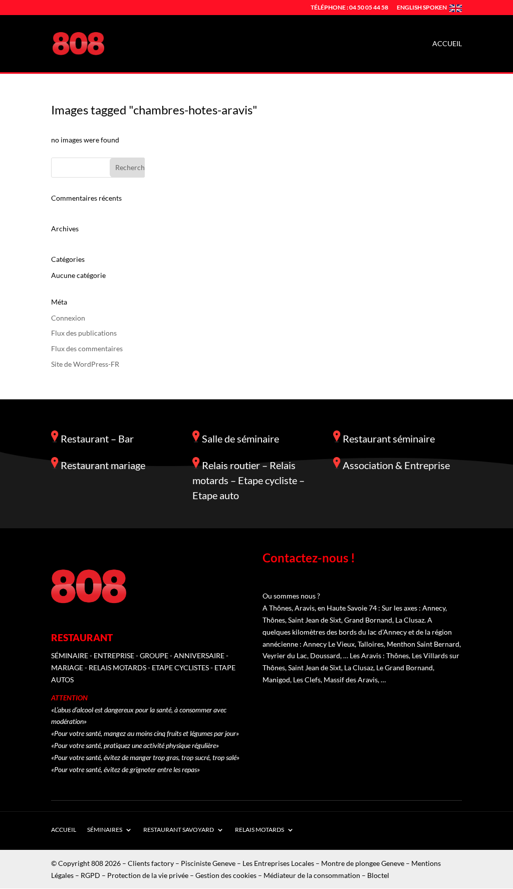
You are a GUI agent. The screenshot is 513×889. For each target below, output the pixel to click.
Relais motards (259, 829)
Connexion (68, 318)
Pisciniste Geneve (208, 863)
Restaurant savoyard (178, 829)
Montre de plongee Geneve (362, 863)
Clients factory (151, 863)
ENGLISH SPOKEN (422, 8)
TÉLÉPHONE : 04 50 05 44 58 (349, 8)
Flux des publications (84, 333)
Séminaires (104, 829)
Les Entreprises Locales (278, 863)
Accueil (447, 44)
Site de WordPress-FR (85, 364)
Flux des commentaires (87, 348)
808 (97, 863)
